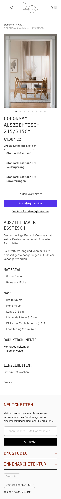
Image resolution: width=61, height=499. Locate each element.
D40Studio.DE (22, 492)
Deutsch (10, 476)
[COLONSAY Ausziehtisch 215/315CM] (30, 71)
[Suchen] (12, 7)
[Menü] (6, 7)
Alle (20, 24)
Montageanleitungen (17, 346)
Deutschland (18, 484)
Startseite (9, 24)
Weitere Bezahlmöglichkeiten (31, 211)
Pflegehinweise (13, 350)
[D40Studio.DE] (30, 7)
